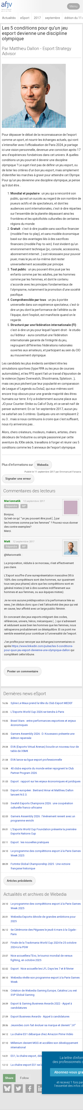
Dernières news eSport (24, 693)
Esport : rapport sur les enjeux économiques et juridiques (41, 781)
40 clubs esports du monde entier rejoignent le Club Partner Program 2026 (38, 770)
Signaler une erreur (18, 478)
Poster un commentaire (22, 671)
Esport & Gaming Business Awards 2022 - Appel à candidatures (37, 1006)
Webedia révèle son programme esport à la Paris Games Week (41, 980)
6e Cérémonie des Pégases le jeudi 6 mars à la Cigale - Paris (39, 932)
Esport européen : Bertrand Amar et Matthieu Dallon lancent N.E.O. (37, 792)
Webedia (42, 464)
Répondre (11, 506)
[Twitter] (18, 1088)
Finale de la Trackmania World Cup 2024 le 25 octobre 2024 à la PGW (39, 945)
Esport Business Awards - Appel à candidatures (35, 1016)
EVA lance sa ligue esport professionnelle (32, 759)
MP (24, 506)
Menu (73, 6)
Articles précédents (19, 880)
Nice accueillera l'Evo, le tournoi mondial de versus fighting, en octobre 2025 (37, 958)
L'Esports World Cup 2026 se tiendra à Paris (33, 711)
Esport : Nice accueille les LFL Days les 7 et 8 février (38, 968)
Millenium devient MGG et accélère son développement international (40, 1045)
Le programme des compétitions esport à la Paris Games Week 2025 (41, 853)
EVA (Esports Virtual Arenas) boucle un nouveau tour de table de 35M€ (40, 749)
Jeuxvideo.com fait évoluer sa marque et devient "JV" (39, 1025)
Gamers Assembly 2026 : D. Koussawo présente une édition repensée (38, 736)
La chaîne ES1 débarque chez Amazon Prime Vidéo (37, 1034)
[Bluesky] (7, 1088)
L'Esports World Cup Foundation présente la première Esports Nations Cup (39, 831)
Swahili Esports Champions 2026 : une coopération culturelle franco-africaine (37, 805)
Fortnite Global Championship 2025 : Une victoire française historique (36, 866)
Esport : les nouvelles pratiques (25, 842)
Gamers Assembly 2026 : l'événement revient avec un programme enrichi (38, 818)
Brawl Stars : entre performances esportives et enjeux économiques (39, 723)
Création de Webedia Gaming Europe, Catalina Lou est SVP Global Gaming (39, 993)
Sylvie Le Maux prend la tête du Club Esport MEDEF (37, 703)
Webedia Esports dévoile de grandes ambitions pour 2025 (39, 919)
